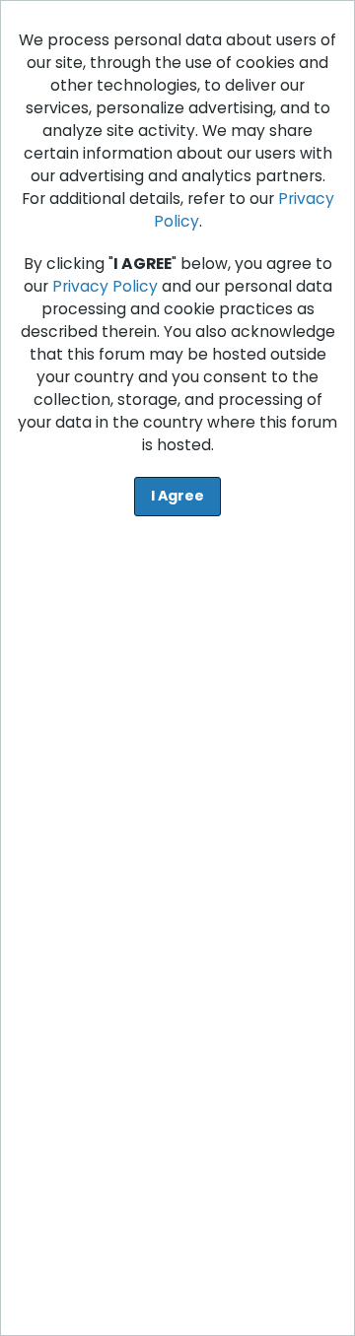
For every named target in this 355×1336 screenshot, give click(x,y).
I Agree (177, 495)
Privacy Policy (105, 286)
